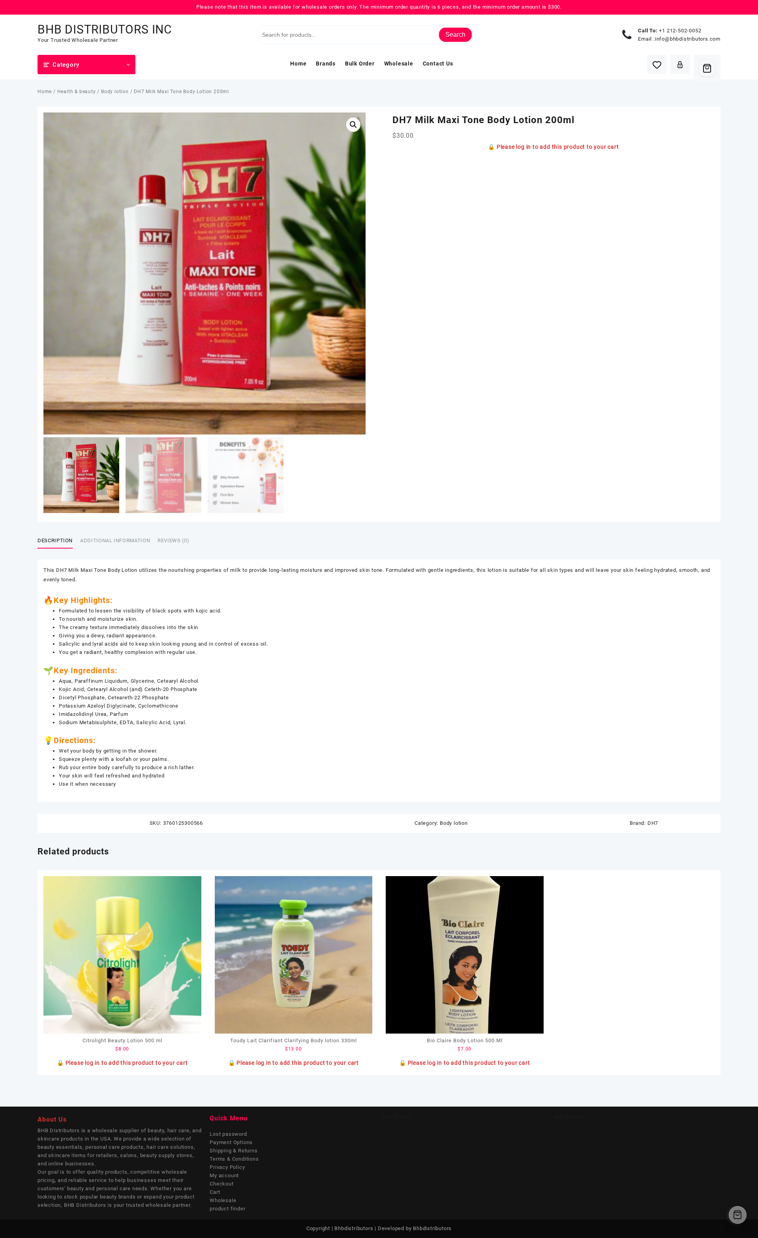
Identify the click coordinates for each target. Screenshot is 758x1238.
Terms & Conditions (234, 1159)
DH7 (652, 823)
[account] (680, 64)
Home (45, 91)
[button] (353, 125)
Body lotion (115, 91)
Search (455, 34)
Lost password (228, 1134)
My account (224, 1175)
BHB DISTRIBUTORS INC (105, 29)
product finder (227, 1209)
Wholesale (223, 1200)
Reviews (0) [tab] (173, 540)
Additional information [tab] (115, 540)
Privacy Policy (227, 1167)
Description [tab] (55, 540)
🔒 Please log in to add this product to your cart (553, 147)
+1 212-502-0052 (680, 31)
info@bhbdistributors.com (687, 39)
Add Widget (396, 1117)
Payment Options (231, 1142)
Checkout (221, 1184)
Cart (215, 1192)
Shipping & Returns (233, 1151)
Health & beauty (76, 91)
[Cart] (707, 68)
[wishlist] (656, 64)
